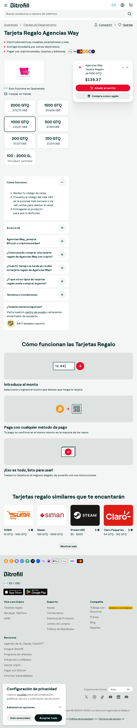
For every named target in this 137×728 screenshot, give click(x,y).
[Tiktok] (102, 697)
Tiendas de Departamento (39, 24)
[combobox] (65, 13)
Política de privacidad (81, 718)
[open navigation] (6, 5)
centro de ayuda (35, 312)
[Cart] (131, 5)
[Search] (129, 13)
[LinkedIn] (118, 697)
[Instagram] (94, 697)
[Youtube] (110, 697)
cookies (22, 694)
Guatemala (11, 24)
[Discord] (126, 697)
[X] (86, 697)
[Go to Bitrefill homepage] (20, 5)
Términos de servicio (110, 718)
